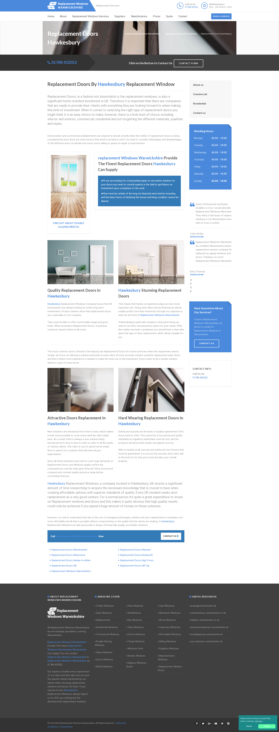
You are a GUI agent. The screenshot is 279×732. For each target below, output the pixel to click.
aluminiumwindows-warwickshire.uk (209, 627)
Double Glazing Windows (103, 643)
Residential (199, 103)
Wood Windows (167, 620)
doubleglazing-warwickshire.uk (207, 634)
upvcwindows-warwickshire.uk (206, 641)
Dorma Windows (136, 634)
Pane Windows (135, 605)
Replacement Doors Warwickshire (69, 549)
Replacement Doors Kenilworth (136, 555)
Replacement (103, 620)
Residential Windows (107, 627)
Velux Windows (136, 627)
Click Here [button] (258, 721)
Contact (182, 16)
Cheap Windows (136, 641)
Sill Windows (134, 612)
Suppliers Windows (169, 648)
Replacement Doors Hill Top (135, 565)
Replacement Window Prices (170, 668)
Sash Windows (104, 612)
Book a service (221, 16)
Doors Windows (104, 659)
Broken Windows (136, 655)
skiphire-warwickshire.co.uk (205, 620)
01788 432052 (191, 7)
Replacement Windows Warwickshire (71, 571)
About (63, 16)
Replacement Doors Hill (64, 565)
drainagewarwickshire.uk (203, 605)
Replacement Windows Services (90, 16)
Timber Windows (105, 605)
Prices (156, 16)
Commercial (200, 94)
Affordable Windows (170, 634)
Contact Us (170, 536)
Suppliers (119, 16)
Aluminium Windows (170, 612)
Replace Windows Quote (136, 664)
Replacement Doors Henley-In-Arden (71, 560)
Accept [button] (266, 726)
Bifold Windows (104, 666)
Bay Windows (135, 620)
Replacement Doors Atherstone (68, 555)
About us (198, 84)
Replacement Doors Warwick (135, 549)
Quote (169, 16)
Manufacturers (139, 16)
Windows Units (135, 648)
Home (50, 16)
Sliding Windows (167, 641)
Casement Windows (169, 627)
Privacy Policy (66, 727)
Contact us (199, 113)
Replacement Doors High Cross (137, 560)
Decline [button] (249, 726)
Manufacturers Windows (166, 657)
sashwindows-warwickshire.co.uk (208, 612)
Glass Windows (104, 652)
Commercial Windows (107, 634)
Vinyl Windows (166, 605)
